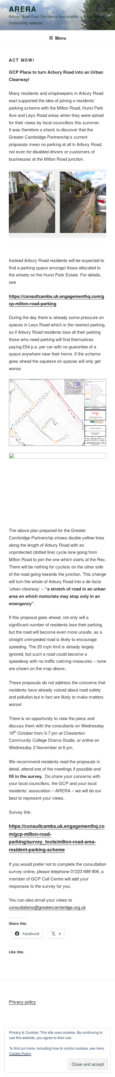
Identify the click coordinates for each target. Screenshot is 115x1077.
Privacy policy (22, 1002)
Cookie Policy (20, 1053)
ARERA (23, 9)
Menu (60, 38)
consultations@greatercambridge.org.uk (47, 907)
